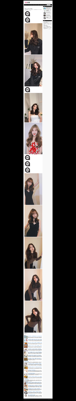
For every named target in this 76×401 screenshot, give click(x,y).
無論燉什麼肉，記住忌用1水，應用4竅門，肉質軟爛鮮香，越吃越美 (35, 342)
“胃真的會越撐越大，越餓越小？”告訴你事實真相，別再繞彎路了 (35, 363)
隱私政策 (51, 399)
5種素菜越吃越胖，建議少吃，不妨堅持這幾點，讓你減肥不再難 (35, 385)
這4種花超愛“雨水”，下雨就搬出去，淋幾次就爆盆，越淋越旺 (34, 391)
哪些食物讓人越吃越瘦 (26, 361)
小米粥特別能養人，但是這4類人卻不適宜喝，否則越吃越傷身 (34, 348)
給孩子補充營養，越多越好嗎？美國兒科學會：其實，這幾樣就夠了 (35, 376)
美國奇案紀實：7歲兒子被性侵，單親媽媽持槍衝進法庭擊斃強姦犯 (47, 28)
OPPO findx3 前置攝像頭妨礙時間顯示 (47, 26)
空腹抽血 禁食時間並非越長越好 (31, 373)
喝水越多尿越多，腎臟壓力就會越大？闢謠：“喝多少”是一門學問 (35, 339)
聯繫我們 (49, 399)
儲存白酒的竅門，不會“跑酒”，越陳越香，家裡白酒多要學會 (34, 358)
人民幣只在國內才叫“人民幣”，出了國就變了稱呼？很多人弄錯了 (48, 7)
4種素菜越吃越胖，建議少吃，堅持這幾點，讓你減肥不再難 (34, 382)
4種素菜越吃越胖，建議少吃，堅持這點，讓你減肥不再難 (34, 388)
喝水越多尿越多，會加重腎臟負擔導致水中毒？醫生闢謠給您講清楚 (35, 336)
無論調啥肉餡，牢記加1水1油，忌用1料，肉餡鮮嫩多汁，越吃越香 (35, 346)
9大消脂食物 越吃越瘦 (26, 379)
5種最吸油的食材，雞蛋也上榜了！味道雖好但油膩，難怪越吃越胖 (35, 367)
